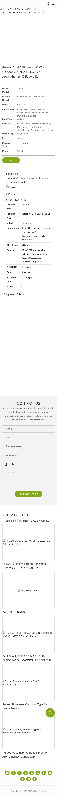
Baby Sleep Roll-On (14, 612)
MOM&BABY (10, 521)
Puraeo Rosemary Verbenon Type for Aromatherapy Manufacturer (25, 754)
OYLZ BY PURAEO (40, 521)
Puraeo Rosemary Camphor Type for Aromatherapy (24, 706)
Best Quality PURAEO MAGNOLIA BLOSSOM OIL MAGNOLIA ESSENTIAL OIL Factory (27, 658)
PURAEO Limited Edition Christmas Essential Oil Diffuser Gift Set (24, 566)
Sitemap (43, 791)
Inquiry (11, 160)
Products (23, 521)
